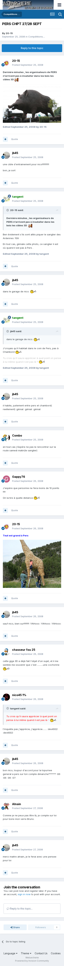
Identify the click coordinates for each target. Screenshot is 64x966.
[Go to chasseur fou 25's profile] (6, 652)
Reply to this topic (32, 48)
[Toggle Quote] (8, 210)
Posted (27, 64)
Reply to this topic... (21, 908)
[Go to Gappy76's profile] (6, 479)
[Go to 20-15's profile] (6, 62)
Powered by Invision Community (32, 960)
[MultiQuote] (5, 139)
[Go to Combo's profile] (6, 437)
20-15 (9, 33)
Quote (14, 139)
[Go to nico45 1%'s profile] (6, 697)
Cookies (56, 953)
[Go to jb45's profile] (6, 155)
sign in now (24, 894)
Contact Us (41, 953)
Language (10, 953)
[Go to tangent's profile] (6, 198)
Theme (25, 953)
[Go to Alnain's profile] (6, 806)
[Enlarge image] (16, 79)
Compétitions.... (36, 36)
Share (16, 927)
